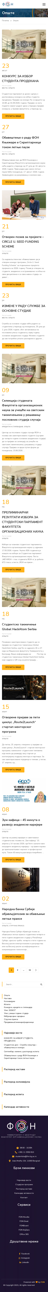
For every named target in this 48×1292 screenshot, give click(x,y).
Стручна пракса (16, 926)
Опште (11, 88)
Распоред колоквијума (17, 1081)
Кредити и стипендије (12, 427)
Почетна (5, 20)
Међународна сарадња (14, 1016)
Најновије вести (13, 1032)
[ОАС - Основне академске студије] (7, 4)
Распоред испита (14, 1094)
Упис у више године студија (16, 1013)
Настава (7, 998)
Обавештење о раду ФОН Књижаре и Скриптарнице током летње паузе (21, 142)
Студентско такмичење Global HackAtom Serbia (19, 626)
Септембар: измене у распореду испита (21, 1051)
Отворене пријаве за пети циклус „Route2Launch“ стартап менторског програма (21, 724)
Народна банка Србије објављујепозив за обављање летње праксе (23, 914)
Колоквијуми (10, 1001)
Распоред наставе (14, 1069)
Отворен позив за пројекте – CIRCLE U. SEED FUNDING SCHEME (23, 242)
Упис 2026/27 (10, 1010)
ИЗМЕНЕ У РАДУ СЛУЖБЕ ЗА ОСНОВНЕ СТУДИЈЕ (23, 308)
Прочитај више (13, 116)
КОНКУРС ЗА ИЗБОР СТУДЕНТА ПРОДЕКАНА (20, 78)
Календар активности (16, 1106)
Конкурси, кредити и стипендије (18, 1007)
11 (30, 970)
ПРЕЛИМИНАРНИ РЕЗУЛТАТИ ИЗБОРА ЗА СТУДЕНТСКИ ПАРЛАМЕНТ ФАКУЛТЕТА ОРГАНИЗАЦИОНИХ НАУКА (22, 522)
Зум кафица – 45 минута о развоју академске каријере (22, 822)
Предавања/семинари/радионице (19, 1022)
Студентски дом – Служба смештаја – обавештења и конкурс (20, 1046)
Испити (7, 1004)
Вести (4, 88)
